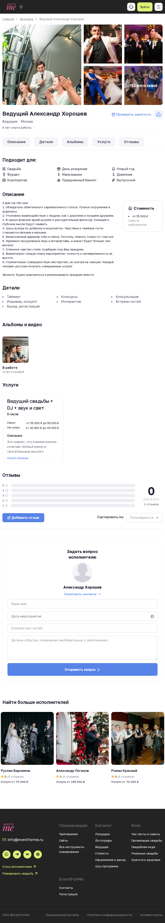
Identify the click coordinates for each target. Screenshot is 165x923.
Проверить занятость (133, 114)
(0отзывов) (15, 776)
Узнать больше (17, 458)
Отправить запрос (80, 670)
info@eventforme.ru (25, 839)
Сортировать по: (110, 517)
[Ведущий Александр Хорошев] (41, 65)
